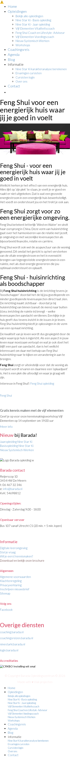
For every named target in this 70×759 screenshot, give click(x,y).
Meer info (6, 426)
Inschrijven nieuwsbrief (14, 589)
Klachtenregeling (11, 581)
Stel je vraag (8, 552)
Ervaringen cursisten (29, 73)
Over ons (21, 81)
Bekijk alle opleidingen (29, 16)
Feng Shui (6, 395)
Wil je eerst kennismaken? (16, 556)
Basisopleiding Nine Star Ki (17, 445)
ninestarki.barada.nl (12, 644)
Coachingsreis (18, 49)
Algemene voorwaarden (15, 576)
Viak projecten (43, 682)
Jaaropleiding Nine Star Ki (16, 441)
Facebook (6, 609)
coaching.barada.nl (12, 632)
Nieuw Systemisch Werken (32, 41)
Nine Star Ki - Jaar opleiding (33, 24)
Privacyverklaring (11, 585)
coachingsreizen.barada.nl (16, 638)
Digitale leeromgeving (13, 548)
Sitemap (5, 593)
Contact (14, 86)
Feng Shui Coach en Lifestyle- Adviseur (40, 32)
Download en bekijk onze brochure (22, 560)
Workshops (23, 45)
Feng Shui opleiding (42, 383)
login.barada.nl (9, 650)
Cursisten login (25, 77)
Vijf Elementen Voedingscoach (35, 36)
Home (12, 6)
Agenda (13, 54)
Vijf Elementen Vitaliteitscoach (35, 28)
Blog (11, 59)
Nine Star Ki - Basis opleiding (33, 20)
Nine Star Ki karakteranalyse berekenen (41, 69)
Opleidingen (17, 11)
